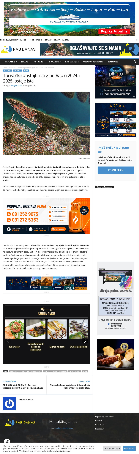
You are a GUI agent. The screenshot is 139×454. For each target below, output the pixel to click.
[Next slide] (85, 340)
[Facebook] (136, 40)
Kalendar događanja (93, 62)
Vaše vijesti (100, 425)
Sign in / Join (36, 40)
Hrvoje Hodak (16, 86)
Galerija (65, 40)
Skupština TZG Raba (17, 371)
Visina (85, 371)
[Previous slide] (8, 340)
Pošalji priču (115, 170)
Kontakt (48, 40)
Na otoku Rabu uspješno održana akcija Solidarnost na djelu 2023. (70, 386)
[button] (135, 62)
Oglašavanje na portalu (105, 416)
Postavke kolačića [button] (112, 448)
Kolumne (38, 62)
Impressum (100, 429)
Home (5, 68)
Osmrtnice (113, 62)
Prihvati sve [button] (129, 448)
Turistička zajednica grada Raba (55, 371)
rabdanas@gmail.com (64, 428)
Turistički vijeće (74, 371)
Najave (24, 62)
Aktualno (10, 62)
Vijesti (26, 70)
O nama (57, 40)
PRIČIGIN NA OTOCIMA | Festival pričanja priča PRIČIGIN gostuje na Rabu (23, 386)
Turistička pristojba (33, 371)
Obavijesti (54, 62)
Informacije (71, 62)
